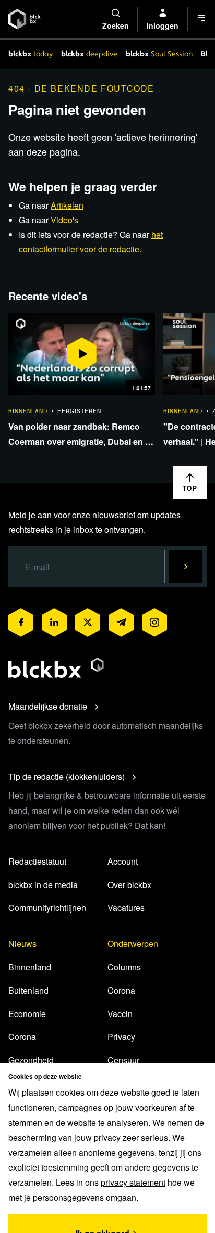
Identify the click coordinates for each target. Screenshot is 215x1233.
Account (123, 861)
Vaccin (120, 1014)
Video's (64, 220)
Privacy (121, 1037)
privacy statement (133, 1182)
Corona (22, 1037)
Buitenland (28, 990)
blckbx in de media (43, 885)
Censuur (123, 1060)
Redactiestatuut (37, 861)
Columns (124, 967)
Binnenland (29, 967)
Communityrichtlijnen (47, 908)
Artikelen (67, 205)
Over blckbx (129, 885)
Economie (27, 1014)
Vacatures (126, 908)
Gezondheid (31, 1060)
